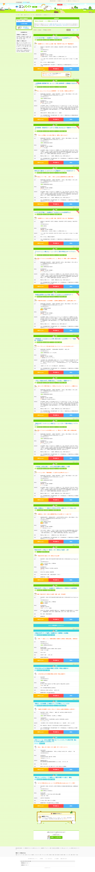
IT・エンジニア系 (45, 854)
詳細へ (71, 68)
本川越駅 (27, 36)
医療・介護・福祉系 (56, 854)
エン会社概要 (56, 858)
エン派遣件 (19, 2)
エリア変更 (40, 6)
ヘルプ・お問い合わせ (71, 4)
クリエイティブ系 (38, 854)
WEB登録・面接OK (20, 50)
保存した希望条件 (31, 10)
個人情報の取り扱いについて (32, 858)
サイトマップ (77, 4)
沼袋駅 (24, 38)
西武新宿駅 (18, 36)
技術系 (50, 854)
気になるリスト (21, 10)
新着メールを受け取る (56, 837)
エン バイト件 (26, 2)
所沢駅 (24, 37)
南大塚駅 (20, 37)
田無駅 (27, 37)
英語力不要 (18, 51)
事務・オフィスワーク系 (20, 42)
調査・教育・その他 (28, 46)
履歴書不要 (23, 51)
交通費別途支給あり (27, 50)
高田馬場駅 (23, 36)
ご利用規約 (41, 858)
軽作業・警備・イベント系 (65, 854)
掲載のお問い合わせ (64, 858)
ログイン (64, 4)
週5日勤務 (27, 51)
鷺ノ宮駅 (20, 38)
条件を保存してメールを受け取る (26, 28)
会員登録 (59, 4)
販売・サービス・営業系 (29, 854)
